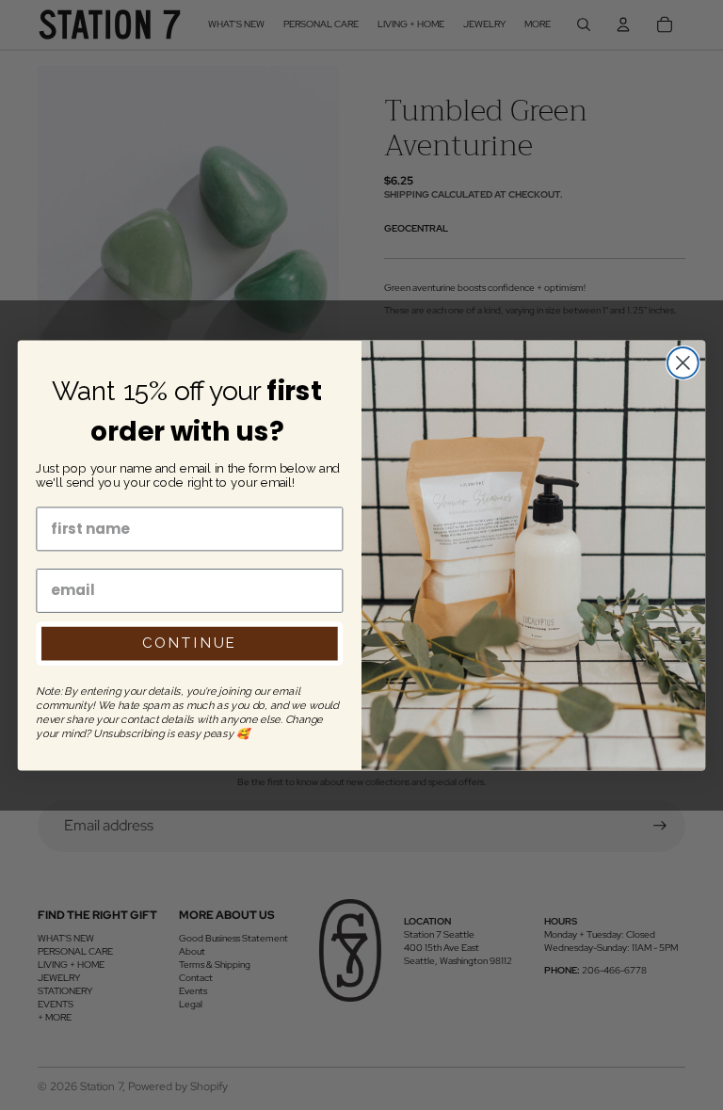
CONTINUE (189, 643)
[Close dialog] (683, 362)
